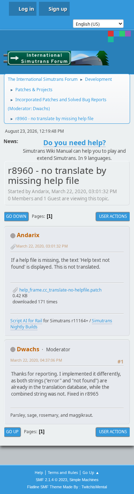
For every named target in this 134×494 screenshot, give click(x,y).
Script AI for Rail (26, 321)
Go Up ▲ (91, 472)
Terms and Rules (63, 472)
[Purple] (128, 33)
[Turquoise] (111, 39)
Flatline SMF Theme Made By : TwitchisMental (67, 487)
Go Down (16, 216)
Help (39, 472)
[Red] (111, 33)
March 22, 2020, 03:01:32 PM (42, 246)
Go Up (12, 431)
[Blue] (116, 33)
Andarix (28, 235)
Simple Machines (84, 480)
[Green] (122, 33)
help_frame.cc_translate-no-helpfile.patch (59, 290)
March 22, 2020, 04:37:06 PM (36, 360)
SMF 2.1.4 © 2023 (51, 480)
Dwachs (41, 109)
